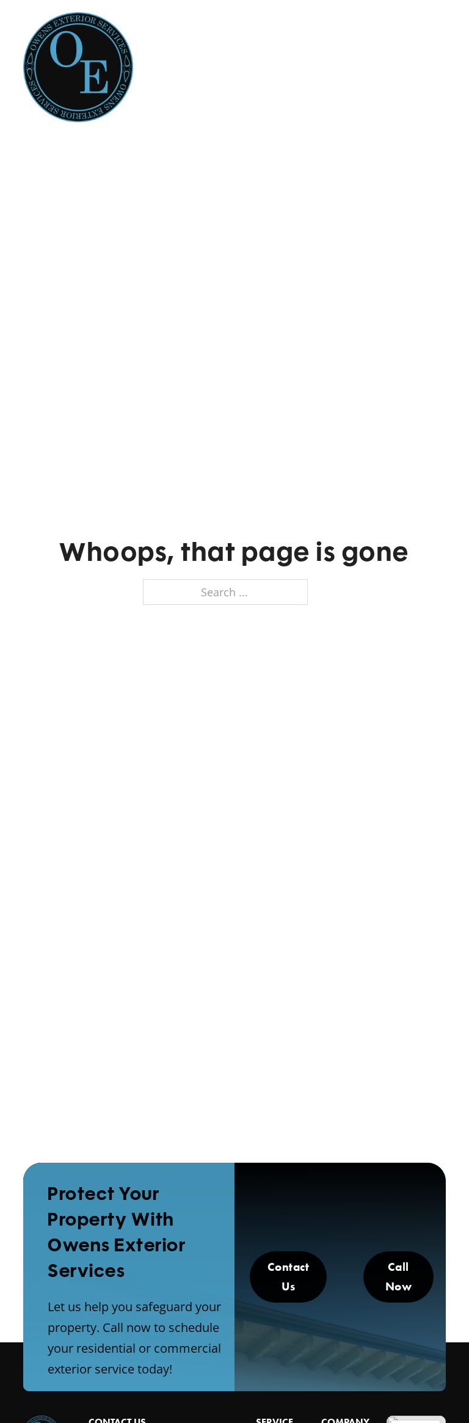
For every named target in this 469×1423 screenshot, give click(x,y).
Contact (395, 86)
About (218, 60)
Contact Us (288, 1276)
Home (169, 60)
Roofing (372, 60)
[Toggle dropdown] (246, 60)
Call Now (398, 1276)
